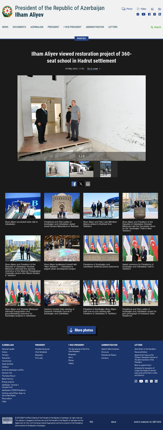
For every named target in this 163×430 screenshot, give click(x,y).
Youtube (144, 14)
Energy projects (8, 382)
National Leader (8, 349)
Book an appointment (143, 365)
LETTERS (112, 26)
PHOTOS (81, 38)
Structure (105, 352)
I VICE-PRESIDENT (73, 26)
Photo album (7, 398)
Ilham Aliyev (29, 14)
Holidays (5, 367)
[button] (143, 118)
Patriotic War (7, 373)
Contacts (105, 358)
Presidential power (42, 349)
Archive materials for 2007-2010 (147, 422)
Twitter (154, 14)
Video (143, 8)
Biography (39, 355)
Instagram (138, 14)
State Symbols (7, 364)
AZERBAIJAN (36, 26)
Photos (71, 360)
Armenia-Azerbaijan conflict (13, 370)
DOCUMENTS (19, 26)
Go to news (92, 69)
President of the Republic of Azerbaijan (60, 8)
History (4, 352)
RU (159, 8)
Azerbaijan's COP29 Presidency (14, 390)
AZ (152, 8)
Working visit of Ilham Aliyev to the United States (13, 394)
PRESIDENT (53, 26)
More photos (84, 330)
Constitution (7, 361)
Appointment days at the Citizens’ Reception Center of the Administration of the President (146, 358)
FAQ (91, 422)
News (70, 357)
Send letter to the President (145, 349)
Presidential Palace (108, 355)
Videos (71, 363)
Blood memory (7, 379)
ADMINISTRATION (95, 26)
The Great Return (9, 376)
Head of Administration (110, 349)
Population (6, 358)
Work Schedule (41, 352)
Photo (129, 8)
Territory (5, 355)
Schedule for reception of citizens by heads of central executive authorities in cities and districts (146, 371)
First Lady (39, 358)
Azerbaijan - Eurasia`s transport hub (10, 386)
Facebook (149, 14)
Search (157, 27)
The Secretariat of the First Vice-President (78, 350)
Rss (159, 14)
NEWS (5, 26)
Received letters (141, 352)
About (113, 422)
